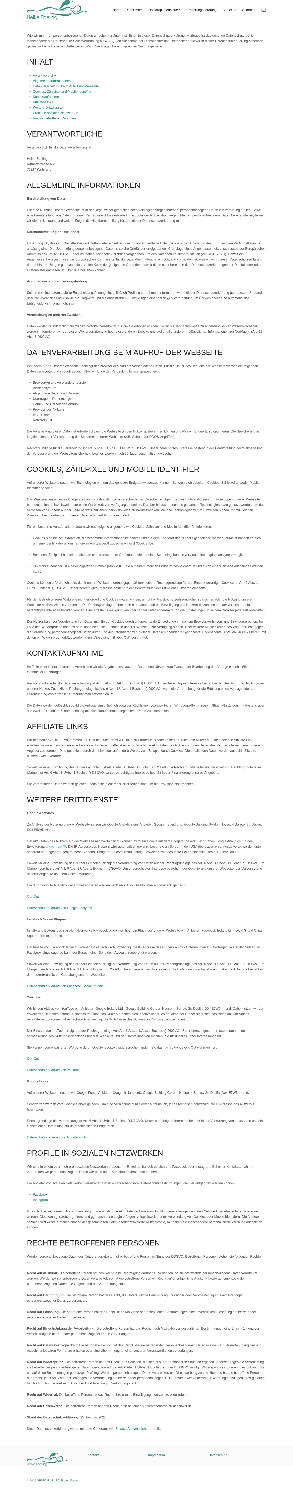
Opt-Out (33, 896)
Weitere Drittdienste (48, 107)
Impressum (156, 1455)
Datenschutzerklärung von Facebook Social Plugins (65, 986)
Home (116, 10)
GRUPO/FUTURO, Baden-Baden (58, 1480)
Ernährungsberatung (201, 10)
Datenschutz (217, 1455)
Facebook (40, 1194)
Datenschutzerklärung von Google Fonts (57, 1137)
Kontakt (93, 1455)
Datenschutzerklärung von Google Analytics (59, 908)
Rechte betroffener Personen (54, 118)
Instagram (40, 1200)
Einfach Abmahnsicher (132, 1429)
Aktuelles (229, 10)
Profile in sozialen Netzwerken (55, 113)
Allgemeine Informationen (52, 81)
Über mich (135, 10)
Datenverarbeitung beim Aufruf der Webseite (66, 86)
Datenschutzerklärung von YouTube (53, 1070)
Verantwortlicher (45, 75)
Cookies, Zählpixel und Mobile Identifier (62, 91)
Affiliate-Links (43, 102)
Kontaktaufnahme (46, 97)
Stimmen (248, 10)
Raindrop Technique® (164, 10)
